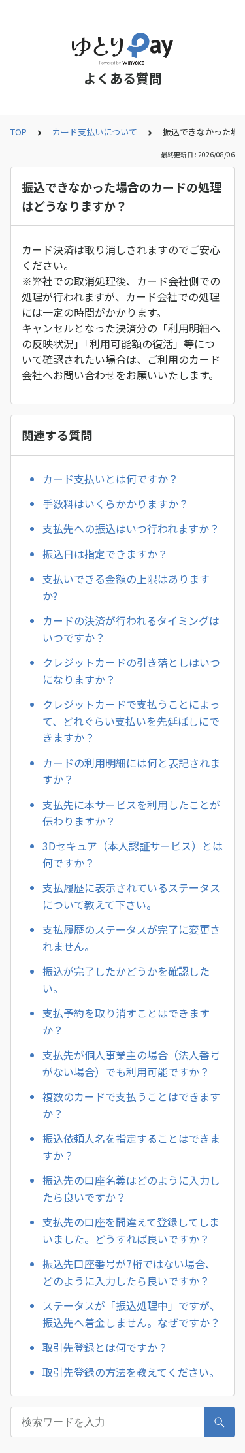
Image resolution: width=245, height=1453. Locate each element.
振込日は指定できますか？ (105, 554)
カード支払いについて (94, 131)
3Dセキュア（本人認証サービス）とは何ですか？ (132, 854)
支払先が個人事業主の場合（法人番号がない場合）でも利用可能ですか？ (131, 1063)
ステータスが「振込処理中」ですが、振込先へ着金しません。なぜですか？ (131, 1314)
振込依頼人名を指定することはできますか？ (131, 1146)
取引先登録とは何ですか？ (105, 1347)
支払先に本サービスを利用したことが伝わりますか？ (131, 813)
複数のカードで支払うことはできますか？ (131, 1105)
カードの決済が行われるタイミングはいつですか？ (131, 629)
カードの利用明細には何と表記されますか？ (131, 771)
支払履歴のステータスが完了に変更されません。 (131, 937)
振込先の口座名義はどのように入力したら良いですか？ (131, 1188)
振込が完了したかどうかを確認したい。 (126, 979)
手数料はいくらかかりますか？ (115, 503)
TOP (18, 131)
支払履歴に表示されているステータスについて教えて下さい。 (131, 896)
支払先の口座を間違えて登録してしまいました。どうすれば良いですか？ (131, 1230)
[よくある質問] (122, 49)
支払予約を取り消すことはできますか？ (126, 1021)
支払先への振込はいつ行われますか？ (131, 528)
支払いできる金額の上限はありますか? (126, 587)
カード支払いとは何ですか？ (110, 479)
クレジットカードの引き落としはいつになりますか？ (131, 670)
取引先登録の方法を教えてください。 (131, 1372)
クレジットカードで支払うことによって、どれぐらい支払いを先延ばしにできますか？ (131, 720)
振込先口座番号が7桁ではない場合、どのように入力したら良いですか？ (129, 1272)
